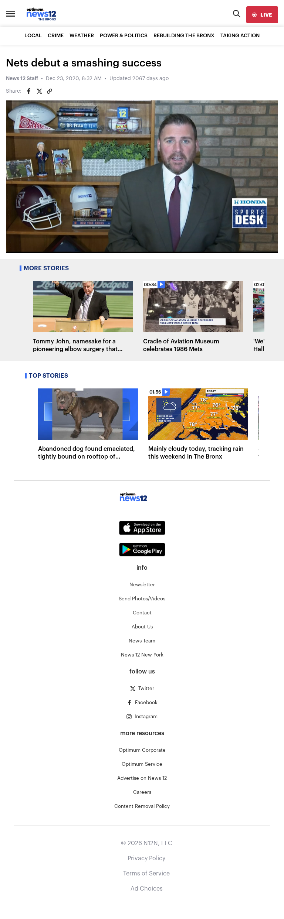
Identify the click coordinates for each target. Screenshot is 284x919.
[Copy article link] (50, 91)
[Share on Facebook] (29, 91)
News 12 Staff (22, 78)
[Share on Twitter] (39, 91)
